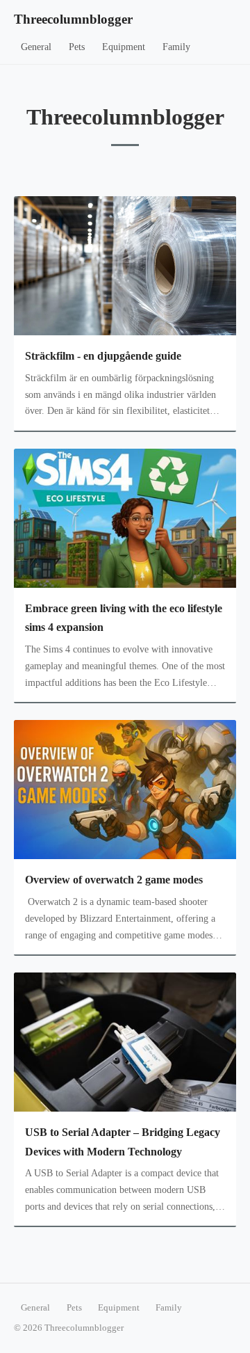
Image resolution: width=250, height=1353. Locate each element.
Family (176, 47)
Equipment (123, 47)
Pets (77, 47)
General (36, 47)
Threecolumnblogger (73, 19)
